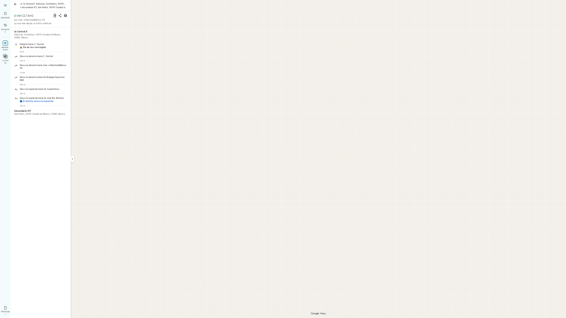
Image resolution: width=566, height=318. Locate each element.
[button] (43, 44)
